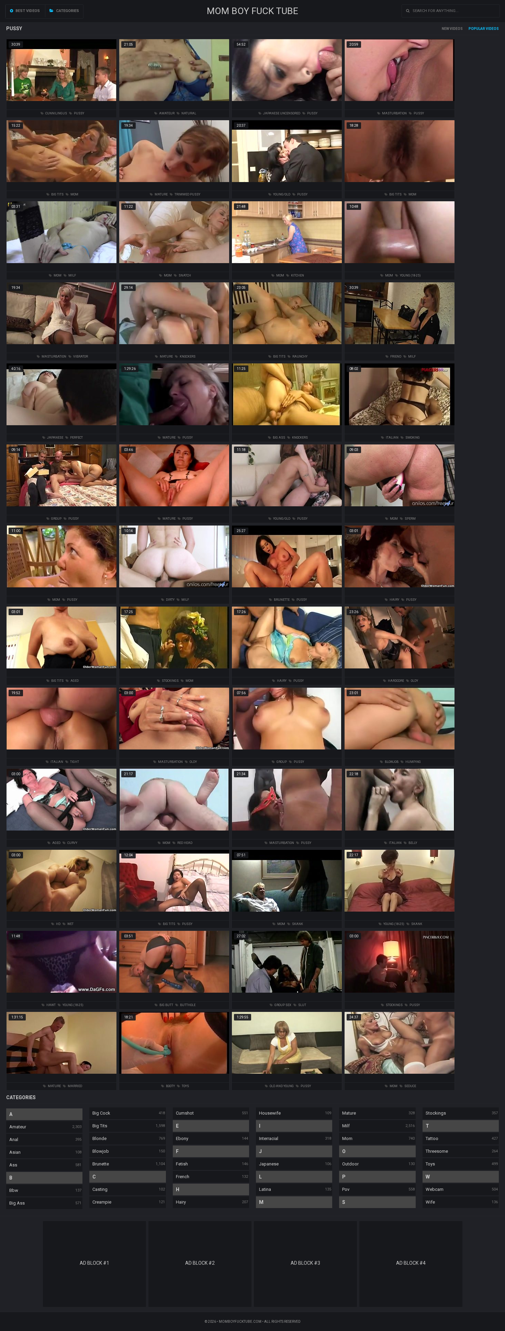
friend (395, 356)
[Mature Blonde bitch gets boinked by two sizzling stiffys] (174, 346)
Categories (67, 11)
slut (302, 1005)
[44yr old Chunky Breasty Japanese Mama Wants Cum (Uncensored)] (61, 427)
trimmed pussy (187, 194)
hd (57, 924)
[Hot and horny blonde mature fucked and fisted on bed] (61, 509)
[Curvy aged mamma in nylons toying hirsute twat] (61, 833)
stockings (170, 681)
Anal (13, 1139)
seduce (410, 1086)
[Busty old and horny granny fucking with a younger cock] (61, 184)
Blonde (99, 1138)
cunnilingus (56, 113)
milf (72, 275)
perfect (76, 437)
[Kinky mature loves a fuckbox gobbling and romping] (287, 1076)
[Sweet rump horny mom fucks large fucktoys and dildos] (174, 995)
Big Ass (17, 1203)
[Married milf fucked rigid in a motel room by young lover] (61, 1076)
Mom (347, 1138)
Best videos (27, 11)
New (445, 29)
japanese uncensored (281, 113)
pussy (78, 113)
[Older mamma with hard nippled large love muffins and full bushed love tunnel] (61, 671)
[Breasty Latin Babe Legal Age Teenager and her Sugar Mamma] (61, 995)
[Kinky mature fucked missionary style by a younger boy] (287, 509)
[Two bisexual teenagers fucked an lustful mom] (61, 103)
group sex (282, 1005)
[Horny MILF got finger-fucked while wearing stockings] (174, 1076)
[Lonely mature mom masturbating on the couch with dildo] (61, 346)
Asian (15, 1152)
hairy (394, 599)
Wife (430, 1202)
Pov (345, 1189)
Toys (430, 1163)
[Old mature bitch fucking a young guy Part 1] (287, 914)
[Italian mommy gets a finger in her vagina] (399, 995)
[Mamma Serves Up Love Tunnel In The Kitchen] (287, 265)
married (74, 1086)
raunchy (299, 356)
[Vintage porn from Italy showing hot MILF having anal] (174, 671)
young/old (281, 194)
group (55, 518)
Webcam (435, 1189)
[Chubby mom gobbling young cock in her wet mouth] (174, 103)
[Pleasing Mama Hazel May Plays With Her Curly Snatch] (174, 265)
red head (184, 843)
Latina (265, 1189)
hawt (51, 1005)
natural (188, 113)
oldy (414, 681)
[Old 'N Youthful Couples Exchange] (399, 265)
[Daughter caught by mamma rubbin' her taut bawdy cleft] (399, 103)
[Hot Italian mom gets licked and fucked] (399, 833)
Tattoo (432, 1138)
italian (392, 437)
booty (170, 1086)
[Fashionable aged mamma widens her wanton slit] (174, 752)
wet (70, 924)
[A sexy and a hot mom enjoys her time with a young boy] (174, 427)
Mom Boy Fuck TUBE (252, 10)
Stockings (436, 1113)
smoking (412, 437)
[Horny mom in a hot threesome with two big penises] (287, 752)
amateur (166, 113)
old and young (281, 1086)
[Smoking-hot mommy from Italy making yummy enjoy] (399, 427)
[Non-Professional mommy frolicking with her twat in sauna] (61, 265)
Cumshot (185, 1113)
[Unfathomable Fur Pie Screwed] (399, 752)
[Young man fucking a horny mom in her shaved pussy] (174, 184)
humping (413, 762)
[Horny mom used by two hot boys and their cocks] (287, 995)
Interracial (268, 1138)
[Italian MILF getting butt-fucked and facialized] (399, 184)
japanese (54, 437)
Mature (349, 1113)
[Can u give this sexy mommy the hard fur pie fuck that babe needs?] (174, 590)
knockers (187, 356)
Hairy (181, 1202)
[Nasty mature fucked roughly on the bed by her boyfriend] (399, 346)
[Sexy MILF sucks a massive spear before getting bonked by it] (287, 590)
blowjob (391, 762)
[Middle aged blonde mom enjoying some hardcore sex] (399, 671)
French (182, 1176)
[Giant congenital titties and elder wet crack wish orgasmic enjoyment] (399, 509)
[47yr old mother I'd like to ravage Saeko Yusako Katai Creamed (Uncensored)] (287, 103)
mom (74, 194)
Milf (346, 1125)
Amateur (17, 1126)
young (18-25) (410, 275)
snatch (184, 275)
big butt (166, 1005)
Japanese (269, 1163)
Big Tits (99, 1125)
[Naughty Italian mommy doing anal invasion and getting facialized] (61, 752)
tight (74, 762)
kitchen (297, 275)
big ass (278, 437)
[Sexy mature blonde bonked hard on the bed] (399, 1076)
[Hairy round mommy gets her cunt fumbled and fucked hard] (174, 509)
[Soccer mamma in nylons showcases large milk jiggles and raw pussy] (61, 914)
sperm (410, 518)
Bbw (13, 1190)
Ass (13, 1165)
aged (74, 681)
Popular (477, 29)
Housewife (270, 1113)
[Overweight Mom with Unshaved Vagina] (61, 590)
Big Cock (101, 1113)
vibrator (80, 356)
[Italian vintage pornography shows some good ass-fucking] (287, 427)
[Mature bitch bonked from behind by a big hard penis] (399, 914)
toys (185, 1086)
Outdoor (350, 1163)
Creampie (101, 1202)
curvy (72, 843)
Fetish (182, 1163)
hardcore (395, 681)
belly (412, 843)
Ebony (182, 1138)
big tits (57, 194)
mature (161, 194)
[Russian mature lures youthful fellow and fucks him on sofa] (174, 833)
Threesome (437, 1151)
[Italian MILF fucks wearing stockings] (287, 833)
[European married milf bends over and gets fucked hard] (287, 184)
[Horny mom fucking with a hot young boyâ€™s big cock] (287, 346)
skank (297, 924)
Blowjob (100, 1151)
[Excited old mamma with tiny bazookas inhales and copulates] (399, 590)
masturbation (394, 113)
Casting (100, 1189)
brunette (281, 599)
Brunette (100, 1163)
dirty (170, 599)
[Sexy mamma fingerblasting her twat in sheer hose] (174, 914)
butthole (187, 1005)
